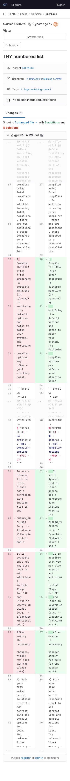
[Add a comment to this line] (3, 202)
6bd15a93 (51, 13)
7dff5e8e (28, 68)
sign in (39, 757)
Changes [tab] (13, 112)
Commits (36, 13)
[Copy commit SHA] (29, 24)
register (26, 757)
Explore (16, 4)
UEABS (12, 13)
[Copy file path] (41, 135)
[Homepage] (5, 5)
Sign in (61, 4)
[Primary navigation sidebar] (5, 14)
